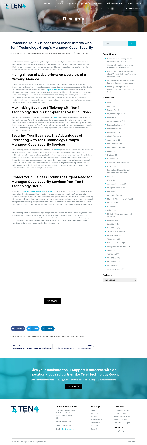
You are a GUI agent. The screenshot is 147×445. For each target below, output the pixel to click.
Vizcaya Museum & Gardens (117, 247)
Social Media (112, 228)
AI (108, 102)
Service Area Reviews (113, 4)
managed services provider (52, 336)
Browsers (110, 117)
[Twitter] (119, 431)
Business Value (112, 129)
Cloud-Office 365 (113, 136)
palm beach (71, 336)
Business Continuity (114, 121)
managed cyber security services (33, 191)
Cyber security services (55, 90)
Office (109, 210)
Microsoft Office (113, 195)
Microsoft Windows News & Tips (119, 199)
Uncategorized (112, 235)
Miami (68, 53)
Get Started (52, 301)
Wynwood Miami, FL (114, 269)
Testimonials (98, 4)
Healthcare (111, 159)
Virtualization (112, 239)
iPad (108, 176)
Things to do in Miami (115, 232)
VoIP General (112, 254)
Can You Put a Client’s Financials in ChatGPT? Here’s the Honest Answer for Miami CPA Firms (121, 74)
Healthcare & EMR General (116, 163)
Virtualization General (115, 243)
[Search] (132, 43)
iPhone (109, 180)
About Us (47, 4)
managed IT (38, 336)
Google (109, 151)
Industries (70, 4)
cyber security (17, 53)
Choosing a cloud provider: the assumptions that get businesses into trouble (120, 89)
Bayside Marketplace (114, 114)
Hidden (109, 166)
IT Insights (128, 4)
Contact (139, 4)
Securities (111, 224)
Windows (110, 265)
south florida (80, 336)
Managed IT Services (58, 53)
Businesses (111, 132)
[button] (18, 328)
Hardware (110, 155)
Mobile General (112, 203)
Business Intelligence (115, 125)
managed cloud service (42, 53)
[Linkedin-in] (123, 431)
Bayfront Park (112, 110)
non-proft (110, 206)
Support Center (85, 4)
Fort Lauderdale (28, 53)
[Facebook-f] (115, 431)
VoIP (109, 250)
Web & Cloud (111, 258)
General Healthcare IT (115, 148)
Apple (109, 106)
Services (58, 4)
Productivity (111, 220)
